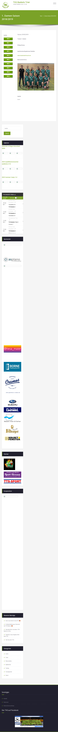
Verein (7, 675)
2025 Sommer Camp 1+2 (9, 177)
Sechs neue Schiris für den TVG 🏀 (13, 620)
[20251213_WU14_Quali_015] (12, 171)
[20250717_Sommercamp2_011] (19, 184)
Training (7, 668)
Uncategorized (9, 671)
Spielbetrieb (8, 664)
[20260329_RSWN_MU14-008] (19, 155)
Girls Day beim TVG (10, 639)
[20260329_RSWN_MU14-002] (5, 155)
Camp (7, 657)
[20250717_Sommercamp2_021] (5, 184)
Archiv (7, 653)
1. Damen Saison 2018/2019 (50, 16)
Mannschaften (9, 661)
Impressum (6, 702)
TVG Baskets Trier (21, 2)
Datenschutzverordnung (9, 705)
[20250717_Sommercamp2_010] (12, 184)
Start (41, 16)
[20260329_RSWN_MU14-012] (12, 155)
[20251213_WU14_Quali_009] (5, 171)
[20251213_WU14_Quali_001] (19, 171)
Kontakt (5, 698)
